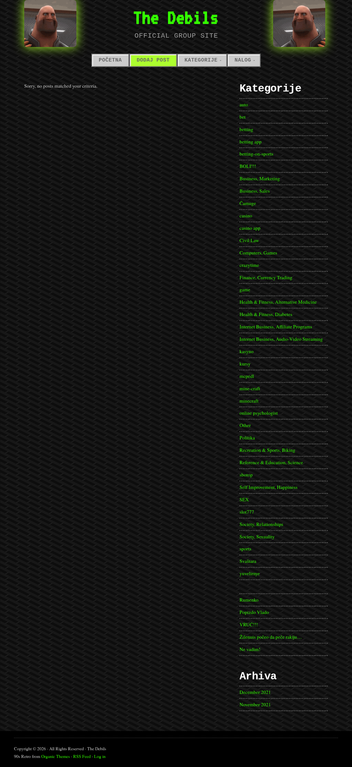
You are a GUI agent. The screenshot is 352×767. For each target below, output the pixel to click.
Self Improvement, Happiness (269, 487)
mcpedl (247, 376)
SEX (244, 499)
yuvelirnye (250, 573)
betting (246, 129)
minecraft (249, 400)
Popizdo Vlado (254, 612)
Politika (247, 437)
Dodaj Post (153, 60)
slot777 (247, 511)
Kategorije (201, 60)
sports (245, 548)
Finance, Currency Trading (266, 277)
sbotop (246, 474)
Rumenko (249, 599)
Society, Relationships (261, 524)
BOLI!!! (248, 166)
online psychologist (259, 412)
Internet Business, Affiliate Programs (276, 326)
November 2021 (255, 704)
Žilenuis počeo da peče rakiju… (271, 636)
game (245, 289)
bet (243, 116)
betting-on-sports (256, 153)
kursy (245, 363)
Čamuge (248, 203)
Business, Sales (255, 190)
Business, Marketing (260, 178)
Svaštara (248, 561)
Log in (100, 756)
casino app (250, 228)
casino (246, 215)
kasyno (247, 351)
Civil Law (249, 240)
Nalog (243, 60)
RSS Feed (82, 756)
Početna (110, 60)
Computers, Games (258, 252)
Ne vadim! (250, 649)
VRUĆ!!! (249, 624)
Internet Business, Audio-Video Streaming (281, 339)
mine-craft (250, 388)
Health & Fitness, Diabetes (266, 314)
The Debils (176, 17)
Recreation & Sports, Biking (267, 450)
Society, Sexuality (257, 536)
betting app (251, 141)
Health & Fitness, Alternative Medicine (278, 301)
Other (245, 425)
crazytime (249, 265)
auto (244, 104)
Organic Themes (55, 756)
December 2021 (255, 692)
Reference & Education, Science (271, 462)
